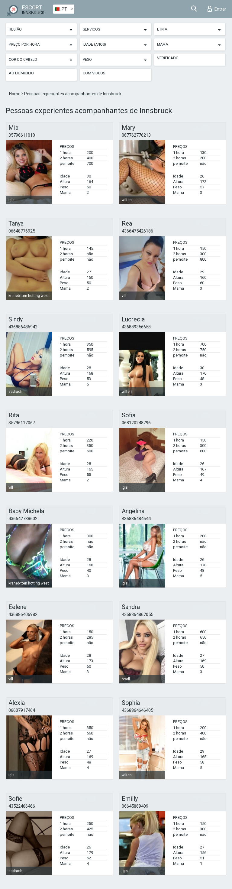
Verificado (168, 58)
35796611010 (21, 135)
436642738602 (22, 518)
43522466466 (21, 806)
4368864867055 (137, 614)
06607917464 (21, 710)
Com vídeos (94, 73)
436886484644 (136, 518)
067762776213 (136, 135)
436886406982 (22, 614)
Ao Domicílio (21, 73)
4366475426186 (137, 231)
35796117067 (21, 422)
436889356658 (136, 327)
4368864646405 (137, 710)
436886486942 (22, 327)
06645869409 (135, 806)
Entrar (220, 9)
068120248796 (136, 422)
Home (15, 93)
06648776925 (21, 231)
